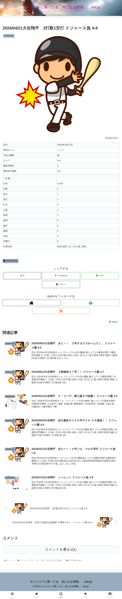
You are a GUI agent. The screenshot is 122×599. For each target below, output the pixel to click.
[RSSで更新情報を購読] (61, 311)
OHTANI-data (11, 261)
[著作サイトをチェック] (31, 303)
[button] (61, 284)
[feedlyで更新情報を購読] (90, 303)
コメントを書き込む (61, 549)
